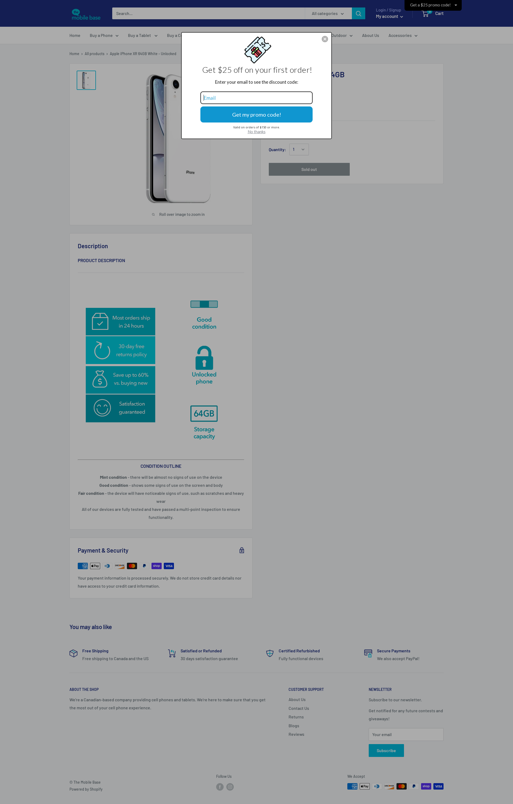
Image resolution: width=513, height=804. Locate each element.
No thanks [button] (257, 131)
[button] (325, 39)
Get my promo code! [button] (256, 114)
